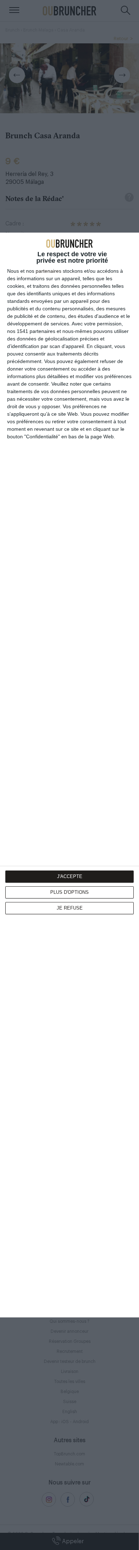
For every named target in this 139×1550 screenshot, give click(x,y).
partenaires (48, 270)
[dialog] (69, 775)
